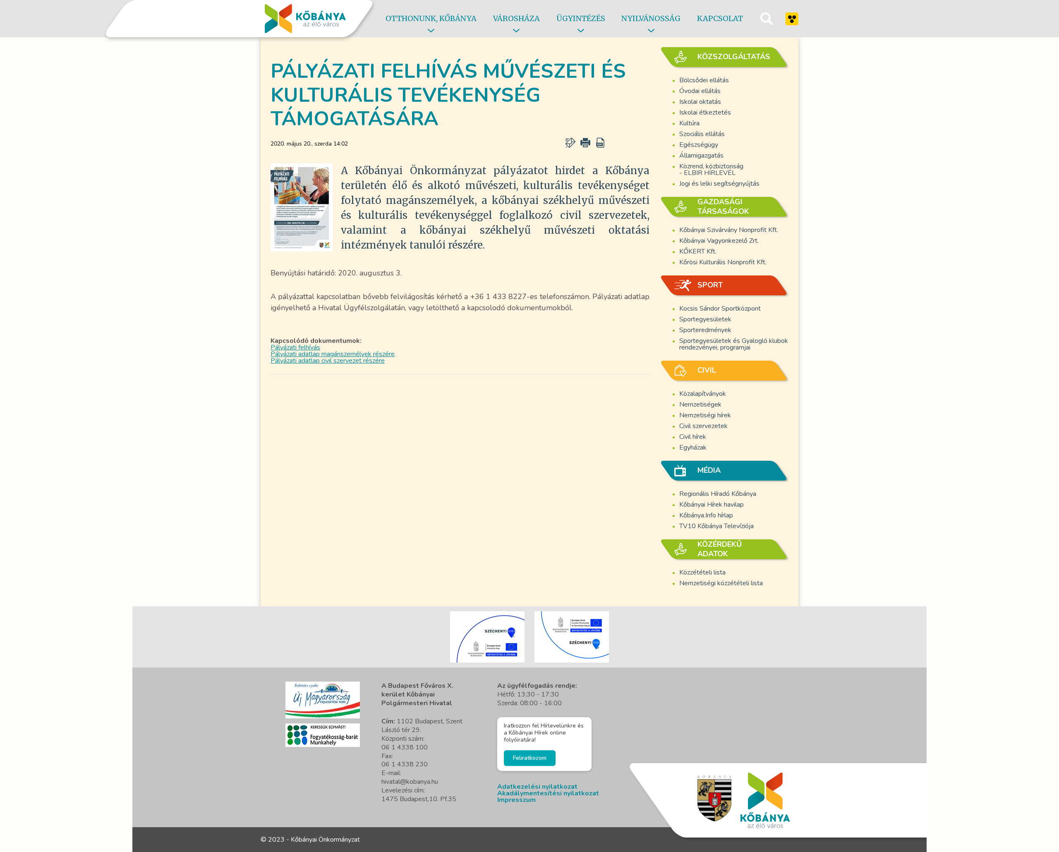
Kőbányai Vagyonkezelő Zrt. (719, 240)
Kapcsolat (720, 18)
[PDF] (600, 143)
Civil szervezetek (703, 426)
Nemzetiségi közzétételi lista (721, 583)
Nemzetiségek (700, 404)
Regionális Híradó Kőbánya (717, 493)
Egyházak (693, 447)
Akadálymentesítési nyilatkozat (548, 793)
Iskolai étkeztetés (705, 112)
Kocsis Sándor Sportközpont (720, 308)
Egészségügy (698, 144)
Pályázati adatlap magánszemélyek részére (333, 354)
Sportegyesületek (705, 319)
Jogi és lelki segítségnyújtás (719, 183)
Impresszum (516, 799)
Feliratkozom (529, 758)
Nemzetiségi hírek (705, 415)
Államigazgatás (701, 155)
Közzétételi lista (702, 572)
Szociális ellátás (702, 134)
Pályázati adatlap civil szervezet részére (328, 360)
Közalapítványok (702, 393)
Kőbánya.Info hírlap (706, 515)
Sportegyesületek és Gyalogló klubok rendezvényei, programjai (733, 344)
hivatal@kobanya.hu (409, 781)
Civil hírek (692, 436)
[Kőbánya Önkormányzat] (305, 18)
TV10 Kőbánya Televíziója (716, 526)
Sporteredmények (705, 330)
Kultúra (689, 123)
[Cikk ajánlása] (570, 143)
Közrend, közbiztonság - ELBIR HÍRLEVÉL (711, 169)
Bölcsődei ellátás (704, 80)
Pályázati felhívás (295, 347)
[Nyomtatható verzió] (585, 143)
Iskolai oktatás (700, 101)
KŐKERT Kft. (697, 251)
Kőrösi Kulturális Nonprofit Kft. (723, 262)
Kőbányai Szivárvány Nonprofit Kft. (728, 230)
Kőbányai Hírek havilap (711, 504)
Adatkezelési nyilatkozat (537, 786)
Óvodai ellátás (700, 91)
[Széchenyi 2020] (322, 700)
